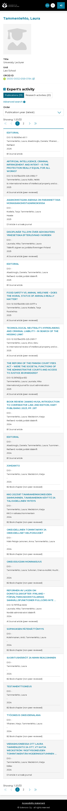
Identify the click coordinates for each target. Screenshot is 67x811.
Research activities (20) (38, 95)
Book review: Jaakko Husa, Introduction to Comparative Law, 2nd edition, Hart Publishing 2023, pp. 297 (33, 405)
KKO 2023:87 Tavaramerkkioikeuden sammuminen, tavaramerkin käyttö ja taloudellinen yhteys (31, 497)
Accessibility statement (33, 803)
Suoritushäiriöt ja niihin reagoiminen (31, 657)
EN (47, 5)
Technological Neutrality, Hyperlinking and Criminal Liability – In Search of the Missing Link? (33, 331)
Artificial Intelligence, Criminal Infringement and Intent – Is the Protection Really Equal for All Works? (29, 166)
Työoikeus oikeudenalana (24, 715)
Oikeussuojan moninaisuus (24, 561)
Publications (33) (14, 95)
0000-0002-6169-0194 (19, 78)
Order (6, 107)
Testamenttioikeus (19, 686)
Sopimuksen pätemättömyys (25, 629)
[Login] (61, 5)
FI (53, 5)
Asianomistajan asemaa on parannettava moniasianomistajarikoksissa (33, 202)
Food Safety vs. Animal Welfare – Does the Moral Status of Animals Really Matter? (32, 296)
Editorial (13, 132)
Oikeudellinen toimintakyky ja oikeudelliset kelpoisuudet (27, 531)
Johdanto (13, 465)
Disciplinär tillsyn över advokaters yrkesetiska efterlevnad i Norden (31, 234)
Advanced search (13, 101)
